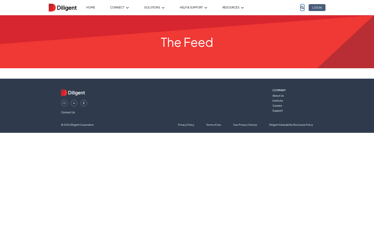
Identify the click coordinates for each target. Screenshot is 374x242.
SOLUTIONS (152, 7)
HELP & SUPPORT (191, 7)
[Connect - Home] (62, 7)
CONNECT (117, 7)
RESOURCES (230, 7)
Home (90, 7)
